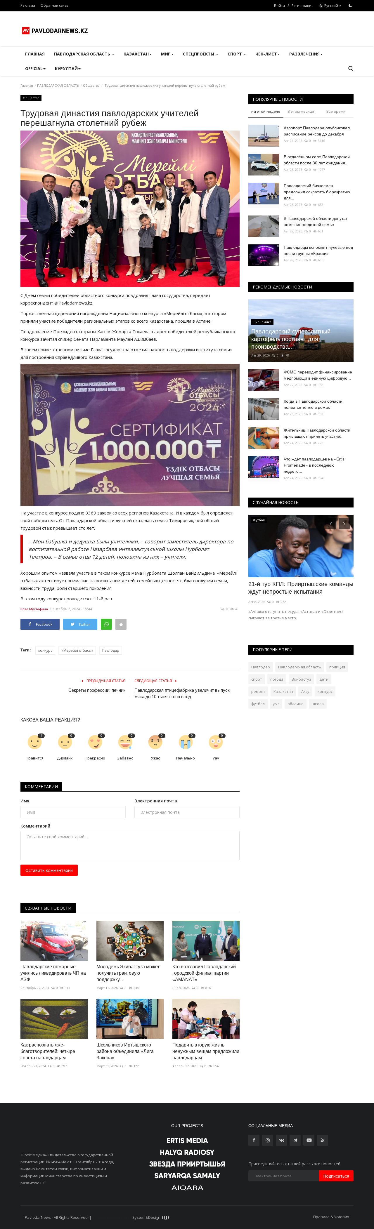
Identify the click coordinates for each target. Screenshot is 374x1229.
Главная (35, 54)
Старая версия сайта (111, 1217)
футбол (258, 703)
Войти (279, 5)
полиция (337, 667)
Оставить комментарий (49, 870)
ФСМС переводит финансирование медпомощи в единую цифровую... (318, 375)
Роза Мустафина (34, 609)
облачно (296, 703)
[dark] (350, 5)
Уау (215, 758)
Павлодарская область (299, 667)
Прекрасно (95, 758)
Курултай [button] (66, 68)
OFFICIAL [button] (34, 68)
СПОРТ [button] (235, 54)
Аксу (305, 691)
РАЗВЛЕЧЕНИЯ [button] (304, 54)
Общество (91, 85)
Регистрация (303, 5)
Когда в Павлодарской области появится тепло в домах (313, 404)
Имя (24, 801)
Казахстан (283, 691)
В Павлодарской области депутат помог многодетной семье (315, 221)
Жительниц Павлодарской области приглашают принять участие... (317, 433)
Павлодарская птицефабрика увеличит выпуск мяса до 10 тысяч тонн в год (182, 693)
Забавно (125, 758)
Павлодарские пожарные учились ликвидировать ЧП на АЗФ (53, 973)
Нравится (35, 758)
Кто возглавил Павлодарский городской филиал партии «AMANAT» (204, 973)
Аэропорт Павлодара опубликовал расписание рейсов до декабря (317, 131)
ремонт (258, 691)
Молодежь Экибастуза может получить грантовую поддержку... (128, 973)
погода (276, 679)
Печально (185, 758)
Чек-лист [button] (266, 54)
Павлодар (110, 650)
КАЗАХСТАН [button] (136, 54)
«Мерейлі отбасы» (77, 650)
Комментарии (41, 786)
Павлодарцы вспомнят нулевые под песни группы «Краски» (318, 250)
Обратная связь (54, 5)
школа (318, 703)
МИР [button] (166, 54)
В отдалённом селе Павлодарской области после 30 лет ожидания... (317, 159)
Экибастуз (301, 679)
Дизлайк (65, 758)
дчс (276, 703)
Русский (330, 5)
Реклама (27, 5)
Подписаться (336, 1176)
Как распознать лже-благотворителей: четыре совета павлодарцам (47, 1051)
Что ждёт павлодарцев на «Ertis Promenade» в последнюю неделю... (314, 465)
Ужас (155, 758)
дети (323, 679)
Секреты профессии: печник (96, 690)
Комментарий (35, 826)
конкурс (45, 650)
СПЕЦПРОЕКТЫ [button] (199, 54)
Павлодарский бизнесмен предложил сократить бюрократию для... (317, 191)
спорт (256, 679)
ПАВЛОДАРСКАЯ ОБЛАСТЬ (58, 85)
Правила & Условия (331, 1216)
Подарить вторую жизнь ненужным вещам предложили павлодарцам (205, 1051)
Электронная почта (155, 801)
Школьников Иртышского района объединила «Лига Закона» (125, 1051)
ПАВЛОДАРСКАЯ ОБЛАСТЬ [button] (82, 54)
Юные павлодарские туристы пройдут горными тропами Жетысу (300, 588)
